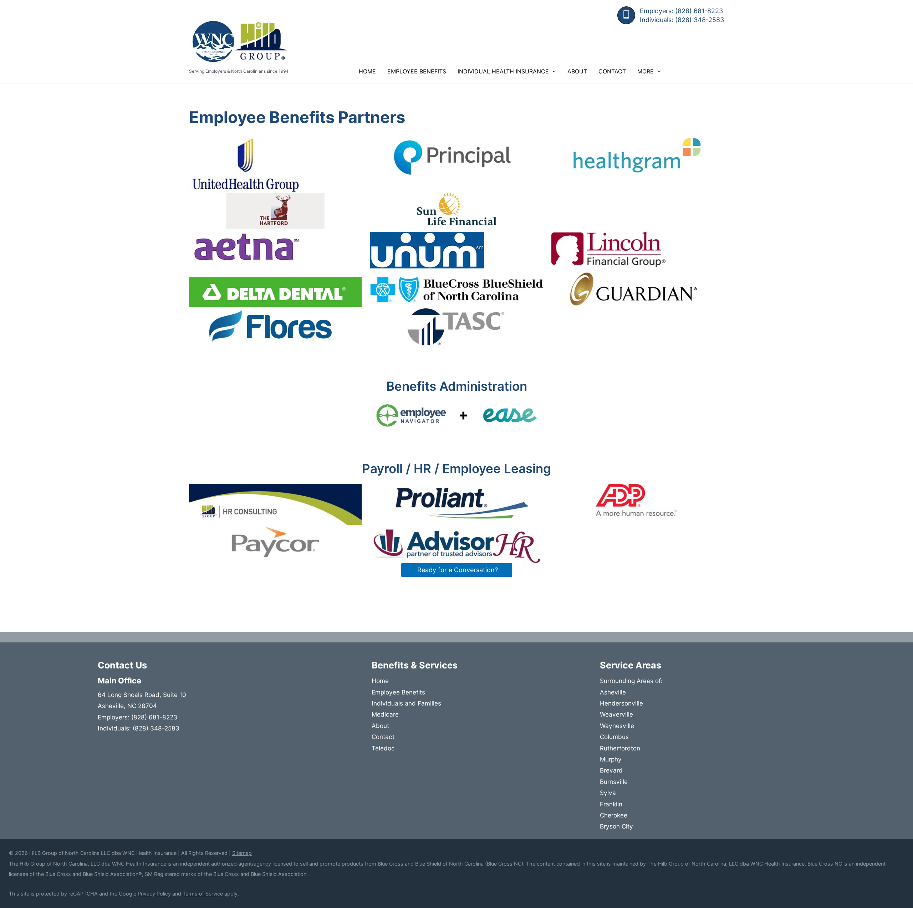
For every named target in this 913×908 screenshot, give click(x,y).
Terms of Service (203, 894)
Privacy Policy (154, 894)
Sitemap (242, 853)
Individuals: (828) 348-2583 (682, 20)
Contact (612, 71)
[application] (552, 71)
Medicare (385, 714)
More (645, 71)
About (577, 71)
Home (367, 71)
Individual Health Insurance (503, 71)
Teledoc (383, 748)
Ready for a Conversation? (456, 570)
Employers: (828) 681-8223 (681, 11)
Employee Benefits (416, 71)
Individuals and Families (406, 703)
